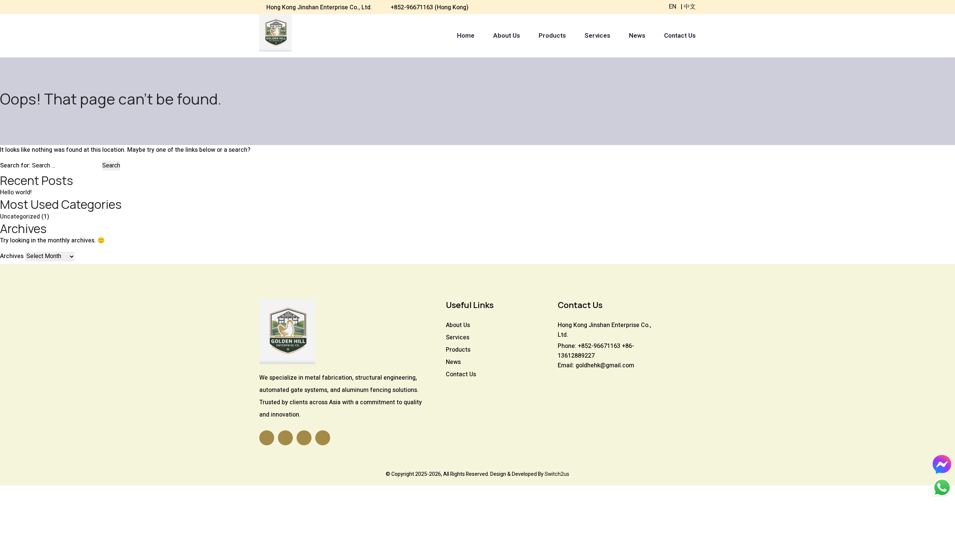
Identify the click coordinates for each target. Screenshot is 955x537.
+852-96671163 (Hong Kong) (430, 7)
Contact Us (680, 36)
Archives (12, 256)
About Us (506, 36)
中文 (690, 6)
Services (597, 36)
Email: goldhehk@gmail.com (596, 365)
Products (552, 36)
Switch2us (557, 474)
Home (466, 36)
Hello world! (16, 192)
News (637, 36)
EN (672, 6)
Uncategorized (20, 216)
